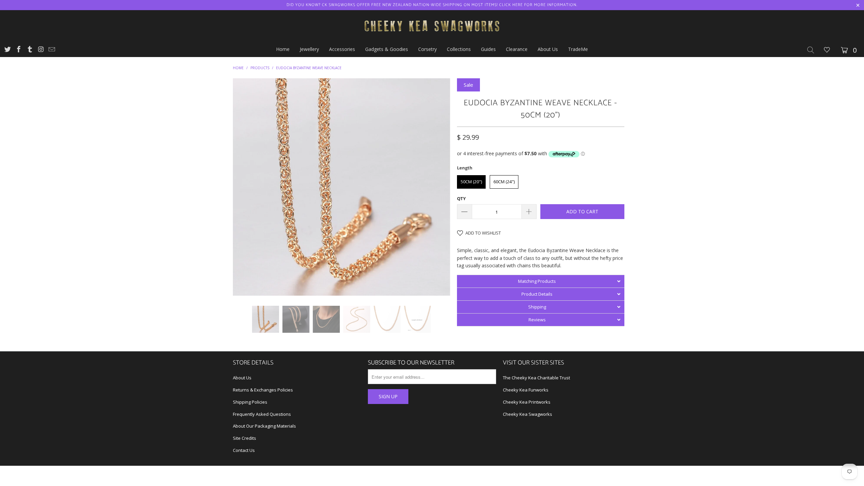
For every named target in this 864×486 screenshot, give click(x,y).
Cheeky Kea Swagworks (527, 414)
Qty (461, 198)
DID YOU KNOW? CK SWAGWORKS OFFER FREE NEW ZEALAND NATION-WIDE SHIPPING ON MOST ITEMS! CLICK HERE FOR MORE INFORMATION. (432, 5)
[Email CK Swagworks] (51, 50)
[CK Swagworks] (432, 26)
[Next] (439, 187)
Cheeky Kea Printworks (526, 402)
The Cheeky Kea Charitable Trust (536, 378)
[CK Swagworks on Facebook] (18, 50)
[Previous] (244, 187)
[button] (540, 281)
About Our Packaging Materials (264, 426)
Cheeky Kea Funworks (525, 390)
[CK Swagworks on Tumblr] (29, 50)
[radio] (471, 182)
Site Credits (244, 438)
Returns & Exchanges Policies (263, 390)
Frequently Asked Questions (262, 414)
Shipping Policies (250, 402)
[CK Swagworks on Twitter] (7, 50)
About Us (242, 378)
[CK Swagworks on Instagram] (40, 50)
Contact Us (244, 450)
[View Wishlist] (827, 50)
